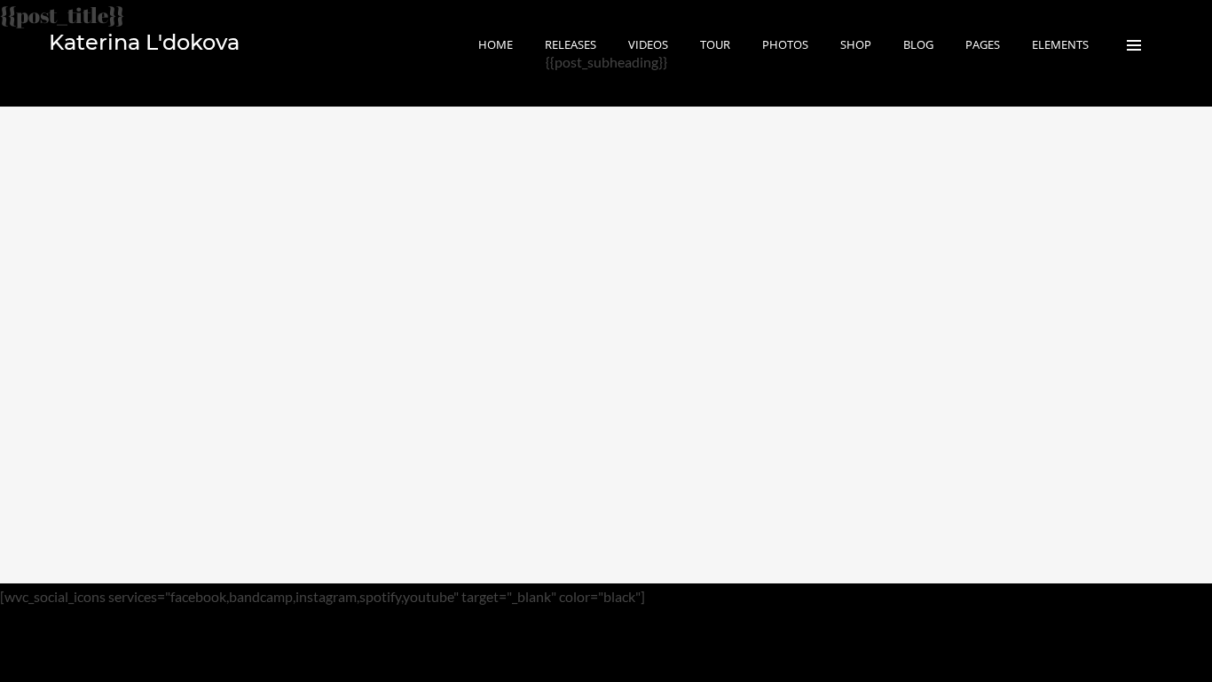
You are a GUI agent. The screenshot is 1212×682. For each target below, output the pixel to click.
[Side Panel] (1134, 44)
